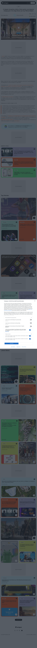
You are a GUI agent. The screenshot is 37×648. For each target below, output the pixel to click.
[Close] (35, 301)
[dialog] (18, 324)
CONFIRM (11, 343)
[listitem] (18, 317)
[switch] (30, 319)
